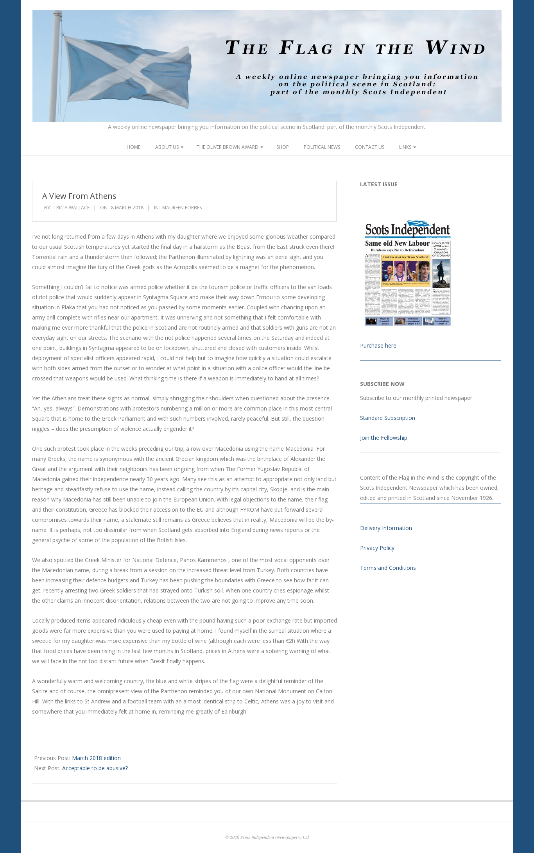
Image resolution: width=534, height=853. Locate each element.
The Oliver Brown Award (227, 147)
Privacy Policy (377, 547)
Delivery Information (386, 528)
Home (133, 147)
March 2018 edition (96, 758)
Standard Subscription (387, 417)
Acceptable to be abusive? (95, 768)
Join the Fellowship (383, 437)
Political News (322, 147)
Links (405, 147)
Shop (282, 147)
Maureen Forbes (182, 207)
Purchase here (378, 345)
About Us (167, 147)
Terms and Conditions (388, 567)
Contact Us (369, 147)
